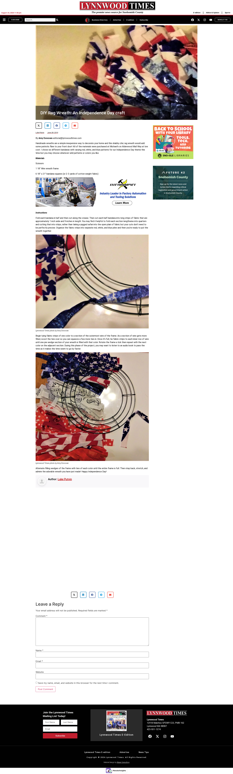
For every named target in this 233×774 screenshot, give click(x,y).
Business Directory (99, 20)
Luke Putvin (65, 479)
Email (39, 661)
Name (39, 650)
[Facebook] (192, 20)
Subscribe (144, 20)
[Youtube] (210, 20)
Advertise (117, 20)
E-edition (196, 13)
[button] (39, 126)
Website (40, 672)
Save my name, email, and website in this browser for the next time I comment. (78, 683)
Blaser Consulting (123, 762)
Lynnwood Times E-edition (97, 752)
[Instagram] (204, 20)
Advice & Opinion (212, 13)
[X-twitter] (198, 20)
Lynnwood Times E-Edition (116, 734)
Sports (227, 13)
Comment (41, 616)
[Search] (57, 20)
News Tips (144, 752)
